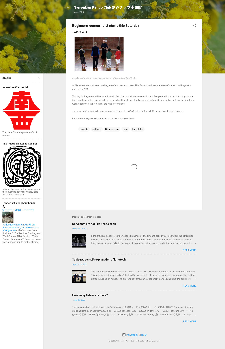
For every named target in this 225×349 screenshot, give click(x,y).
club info (84, 129)
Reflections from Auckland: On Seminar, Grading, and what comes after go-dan (20, 227)
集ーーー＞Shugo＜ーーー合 (18, 209)
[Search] (200, 8)
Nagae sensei (112, 129)
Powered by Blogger (136, 335)
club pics (96, 129)
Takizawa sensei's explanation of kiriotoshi (99, 259)
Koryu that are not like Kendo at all (94, 223)
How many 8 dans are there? (90, 295)
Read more (189, 250)
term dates (137, 129)
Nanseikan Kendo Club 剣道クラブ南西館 (107, 7)
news (125, 129)
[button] (194, 26)
